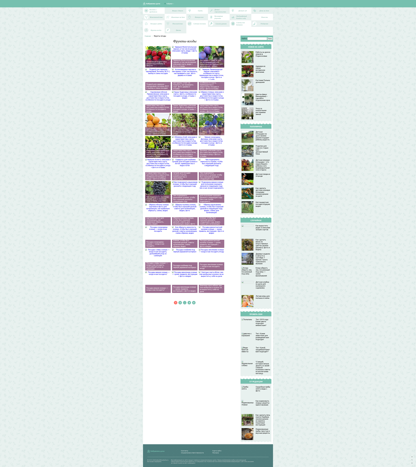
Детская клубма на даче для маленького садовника (262, 285)
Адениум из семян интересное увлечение (260, 69)
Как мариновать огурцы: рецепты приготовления (262, 403)
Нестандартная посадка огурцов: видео (263, 204)
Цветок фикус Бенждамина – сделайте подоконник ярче (263, 97)
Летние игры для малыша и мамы (263, 297)
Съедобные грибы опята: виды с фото (263, 389)
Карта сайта (216, 451)
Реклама (215, 453)
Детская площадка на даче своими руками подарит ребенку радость (262, 136)
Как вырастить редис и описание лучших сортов (263, 228)
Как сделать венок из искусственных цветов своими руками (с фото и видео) (263, 244)
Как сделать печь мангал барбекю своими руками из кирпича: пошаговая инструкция (263, 420)
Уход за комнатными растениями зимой (261, 111)
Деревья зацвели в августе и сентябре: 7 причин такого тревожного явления (263, 259)
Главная (148, 36)
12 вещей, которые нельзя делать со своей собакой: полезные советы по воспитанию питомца (263, 367)
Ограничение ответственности (192, 453)
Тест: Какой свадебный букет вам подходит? (263, 349)
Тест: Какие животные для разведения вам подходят (262, 336)
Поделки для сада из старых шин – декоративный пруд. (262, 150)
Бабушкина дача (153, 4)
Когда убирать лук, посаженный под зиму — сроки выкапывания (263, 272)
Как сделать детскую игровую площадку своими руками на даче (263, 192)
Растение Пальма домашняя (263, 81)
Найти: (244, 38)
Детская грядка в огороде (263, 175)
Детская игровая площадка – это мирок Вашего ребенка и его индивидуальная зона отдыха (263, 165)
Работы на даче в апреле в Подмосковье (263, 54)
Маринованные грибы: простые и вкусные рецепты (263, 431)
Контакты (184, 451)
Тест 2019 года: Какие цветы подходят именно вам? (262, 322)
